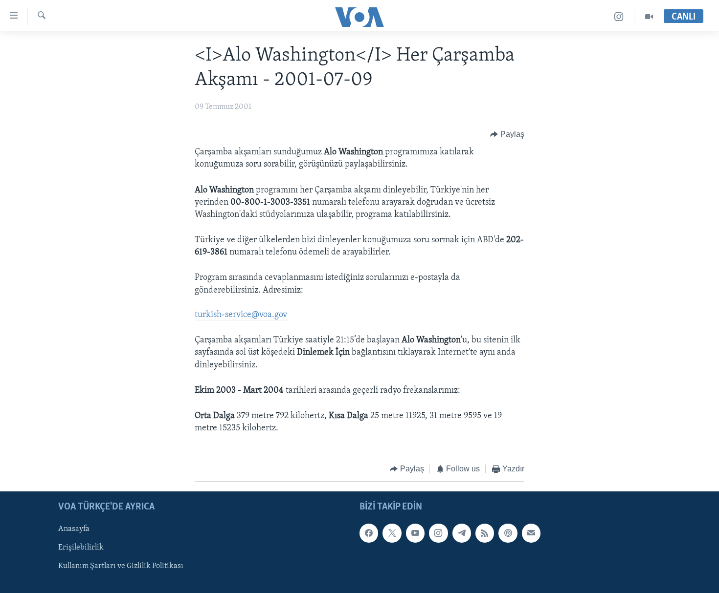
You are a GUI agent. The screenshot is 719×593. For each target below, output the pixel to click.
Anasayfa (74, 529)
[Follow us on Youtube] (415, 533)
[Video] (649, 16)
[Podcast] (507, 533)
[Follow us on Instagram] (438, 533)
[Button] (507, 134)
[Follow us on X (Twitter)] (391, 533)
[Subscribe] (531, 533)
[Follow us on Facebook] (369, 533)
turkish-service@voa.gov (241, 315)
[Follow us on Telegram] (461, 533)
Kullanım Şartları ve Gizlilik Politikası (120, 566)
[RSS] (484, 533)
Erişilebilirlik (81, 547)
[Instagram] (619, 16)
